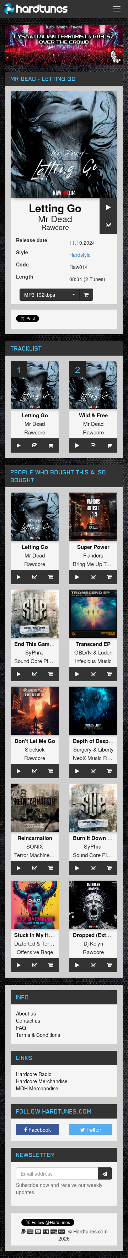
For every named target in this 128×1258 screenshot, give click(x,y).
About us (26, 1013)
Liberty (106, 749)
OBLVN (83, 652)
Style (22, 252)
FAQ (21, 1027)
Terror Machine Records (42, 855)
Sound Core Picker (36, 660)
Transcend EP (93, 644)
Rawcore (55, 227)
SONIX (34, 846)
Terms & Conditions (38, 1034)
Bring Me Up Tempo (96, 563)
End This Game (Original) (45, 644)
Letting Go (35, 415)
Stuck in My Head (36, 935)
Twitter (93, 1129)
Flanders (93, 555)
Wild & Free (93, 415)
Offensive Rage (35, 952)
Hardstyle (80, 254)
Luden (105, 652)
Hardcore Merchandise (42, 1081)
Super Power (93, 547)
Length (24, 276)
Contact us (28, 1020)
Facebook (39, 1129)
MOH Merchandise (37, 1088)
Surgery (82, 749)
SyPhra (34, 652)
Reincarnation (34, 838)
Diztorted (24, 943)
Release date (31, 240)
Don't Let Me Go (35, 741)
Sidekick (35, 749)
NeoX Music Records (98, 758)
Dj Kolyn (93, 943)
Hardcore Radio (34, 1074)
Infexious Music (93, 660)
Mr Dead (55, 218)
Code (22, 264)
